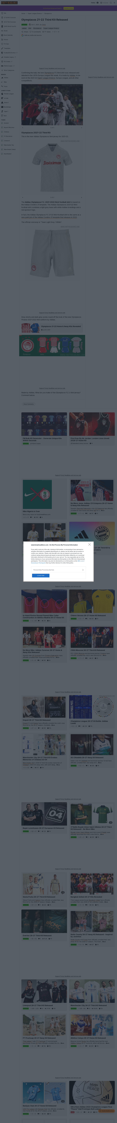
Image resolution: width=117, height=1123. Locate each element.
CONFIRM (40, 575)
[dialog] (58, 561)
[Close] (90, 545)
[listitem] (58, 570)
